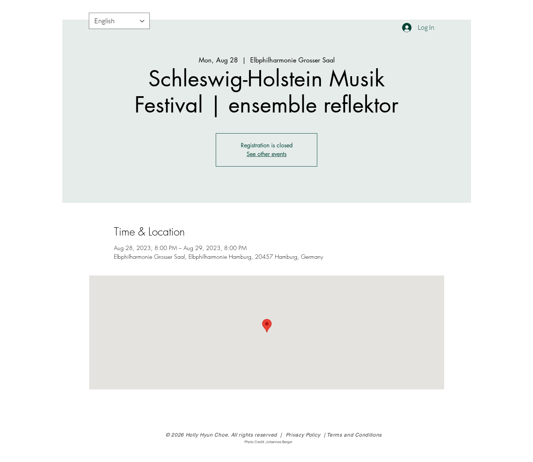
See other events (266, 154)
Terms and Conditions (354, 435)
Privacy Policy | (306, 435)
